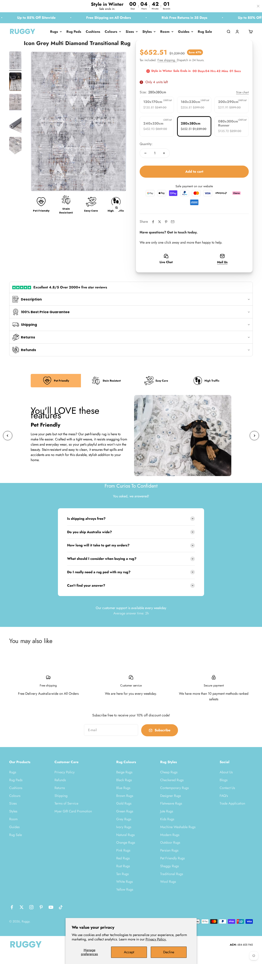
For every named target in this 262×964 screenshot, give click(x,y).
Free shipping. (167, 60)
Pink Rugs (123, 850)
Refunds (60, 780)
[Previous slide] (7, 435)
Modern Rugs (169, 834)
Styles (147, 31)
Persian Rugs (169, 850)
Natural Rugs (125, 834)
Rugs (54, 31)
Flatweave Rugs (171, 803)
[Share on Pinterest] (166, 221)
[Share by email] (172, 221)
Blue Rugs (123, 787)
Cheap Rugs (168, 772)
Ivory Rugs (123, 826)
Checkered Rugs (172, 780)
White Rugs (124, 881)
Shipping (61, 795)
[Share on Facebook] (153, 221)
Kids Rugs (167, 819)
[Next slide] (254, 435)
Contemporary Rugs (174, 787)
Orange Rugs (125, 842)
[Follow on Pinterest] (41, 907)
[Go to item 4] (15, 125)
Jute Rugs (166, 811)
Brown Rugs (124, 795)
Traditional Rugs (171, 873)
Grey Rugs (123, 819)
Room (165, 31)
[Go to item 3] (15, 103)
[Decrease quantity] (145, 153)
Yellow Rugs (124, 889)
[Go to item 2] (15, 82)
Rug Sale (205, 31)
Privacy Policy (64, 772)
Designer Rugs (170, 795)
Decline (168, 952)
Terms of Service (66, 803)
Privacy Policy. (156, 939)
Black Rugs (124, 780)
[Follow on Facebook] (11, 907)
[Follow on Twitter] (21, 907)
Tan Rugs (122, 873)
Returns (59, 787)
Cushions (93, 31)
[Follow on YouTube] (51, 907)
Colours (111, 31)
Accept (129, 952)
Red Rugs (123, 858)
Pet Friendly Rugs (172, 858)
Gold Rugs (123, 803)
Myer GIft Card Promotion (73, 811)
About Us (226, 772)
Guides (183, 31)
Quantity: (146, 144)
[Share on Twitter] (159, 221)
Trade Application (232, 803)
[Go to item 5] (15, 146)
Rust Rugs (123, 866)
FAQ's (224, 795)
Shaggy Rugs (169, 866)
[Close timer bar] (258, 6)
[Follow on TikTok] (60, 907)
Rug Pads (73, 31)
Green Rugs (124, 811)
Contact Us (227, 787)
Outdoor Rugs (170, 842)
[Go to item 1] (15, 61)
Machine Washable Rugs (177, 826)
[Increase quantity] (164, 153)
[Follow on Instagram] (31, 907)
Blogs (223, 780)
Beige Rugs (124, 772)
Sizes (130, 31)
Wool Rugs (168, 881)
